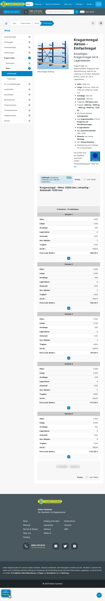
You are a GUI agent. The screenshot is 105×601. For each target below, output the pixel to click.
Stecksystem (10, 63)
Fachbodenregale (10, 37)
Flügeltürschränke (10, 115)
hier (75, 166)
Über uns (27, 533)
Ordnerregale (8, 42)
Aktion (37, 23)
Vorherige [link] (63, 467)
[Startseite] (5, 23)
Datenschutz (69, 521)
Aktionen (7, 121)
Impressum (48, 525)
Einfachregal (11, 73)
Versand (67, 525)
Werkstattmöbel (9, 100)
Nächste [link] (74, 467)
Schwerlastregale (10, 47)
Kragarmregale (25, 23)
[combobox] (62, 12)
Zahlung (47, 529)
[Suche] (76, 12)
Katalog (26, 537)
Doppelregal (11, 79)
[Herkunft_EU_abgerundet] (95, 156)
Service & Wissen (30, 529)
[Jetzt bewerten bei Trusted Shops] (6, 600)
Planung (26, 525)
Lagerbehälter (9, 89)
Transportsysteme (10, 105)
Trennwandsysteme (10, 110)
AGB (66, 529)
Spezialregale (8, 94)
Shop (14, 23)
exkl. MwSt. (90, 12)
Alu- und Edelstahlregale (12, 84)
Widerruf (47, 533)
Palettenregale (9, 53)
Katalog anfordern (52, 521)
